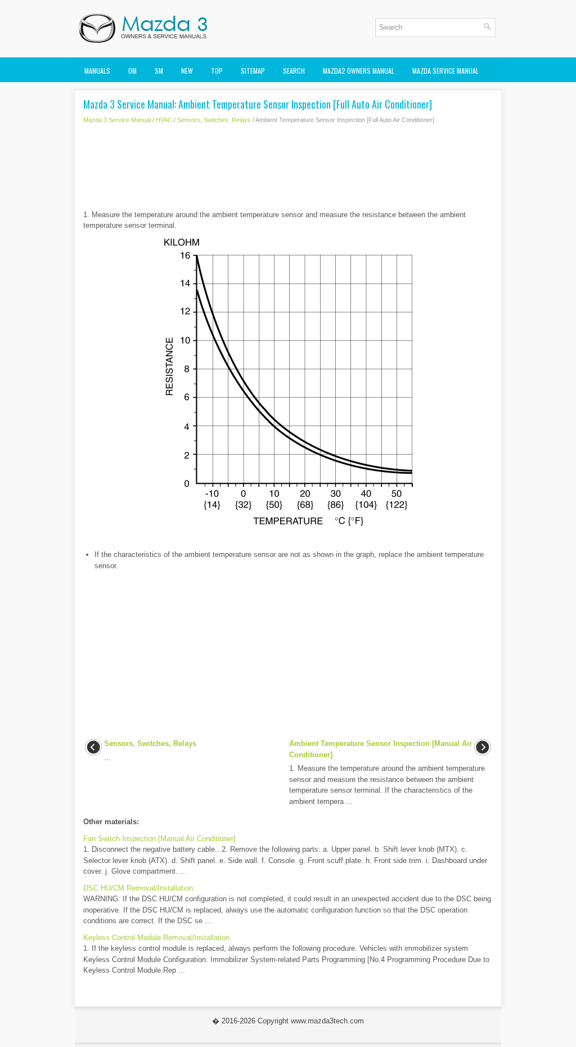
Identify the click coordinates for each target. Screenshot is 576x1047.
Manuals (97, 70)
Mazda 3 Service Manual (117, 119)
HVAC (164, 119)
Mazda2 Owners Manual (358, 70)
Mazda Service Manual (445, 70)
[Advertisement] (288, 170)
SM (159, 70)
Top (217, 70)
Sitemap (253, 70)
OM (132, 70)
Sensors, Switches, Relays (214, 119)
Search (294, 70)
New (187, 70)
